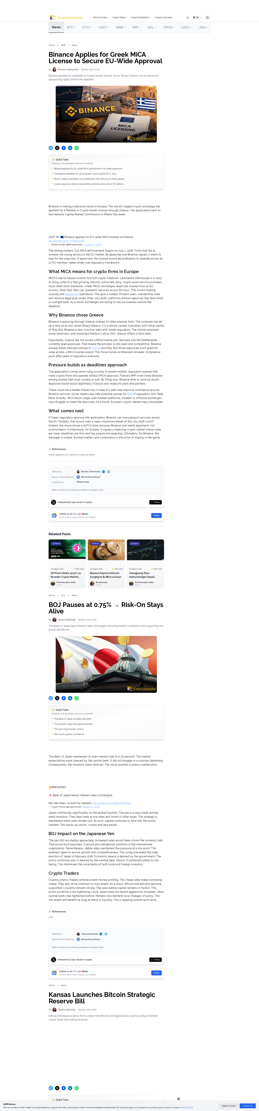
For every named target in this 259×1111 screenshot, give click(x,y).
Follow (156, 515)
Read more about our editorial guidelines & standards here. (78, 490)
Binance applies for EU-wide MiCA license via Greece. (72, 455)
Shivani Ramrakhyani (90, 477)
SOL (151, 27)
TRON (167, 27)
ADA (202, 27)
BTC (70, 27)
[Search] (207, 17)
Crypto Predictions (140, 17)
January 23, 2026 (92, 244)
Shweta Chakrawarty (90, 471)
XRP (135, 27)
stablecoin (72, 294)
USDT (102, 27)
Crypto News (119, 17)
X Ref (51, 917)
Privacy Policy (186, 1107)
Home (52, 45)
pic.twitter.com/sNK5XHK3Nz (112, 803)
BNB (119, 27)
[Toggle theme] (187, 17)
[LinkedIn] (103, 472)
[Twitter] (108, 472)
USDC (185, 27)
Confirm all (248, 1106)
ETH (86, 27)
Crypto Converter (163, 17)
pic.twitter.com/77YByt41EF (67, 241)
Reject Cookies (228, 1106)
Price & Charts (100, 17)
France (96, 348)
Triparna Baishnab (89, 934)
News (56, 27)
